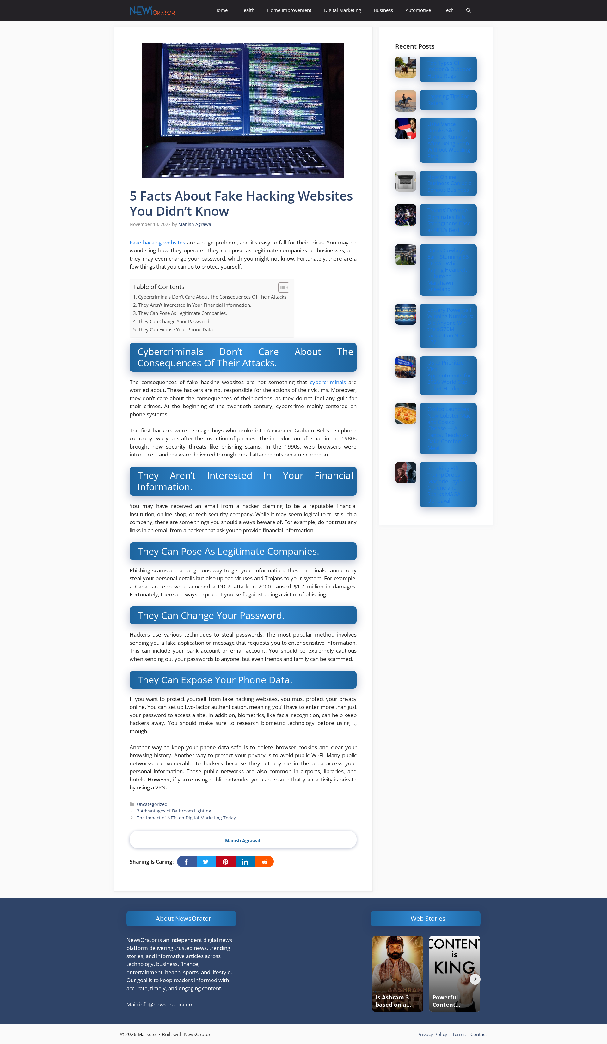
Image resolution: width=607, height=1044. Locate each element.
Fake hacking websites (157, 242)
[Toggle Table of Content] (280, 287)
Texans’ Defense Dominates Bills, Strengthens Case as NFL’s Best (449, 220)
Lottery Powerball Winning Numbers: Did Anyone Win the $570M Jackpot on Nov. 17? (450, 326)
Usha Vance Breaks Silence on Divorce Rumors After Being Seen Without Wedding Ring (449, 140)
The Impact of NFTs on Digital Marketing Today (186, 818)
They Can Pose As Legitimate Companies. (182, 313)
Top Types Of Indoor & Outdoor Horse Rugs (449, 69)
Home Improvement (289, 10)
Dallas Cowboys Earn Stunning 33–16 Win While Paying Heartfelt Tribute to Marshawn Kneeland (449, 270)
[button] (468, 10)
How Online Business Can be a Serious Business (449, 183)
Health (247, 10)
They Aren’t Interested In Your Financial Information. (194, 305)
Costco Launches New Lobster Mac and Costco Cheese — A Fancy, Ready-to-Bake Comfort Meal (448, 428)
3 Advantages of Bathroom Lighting (174, 811)
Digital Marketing (342, 10)
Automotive (418, 10)
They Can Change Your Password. (174, 321)
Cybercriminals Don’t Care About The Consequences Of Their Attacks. (213, 296)
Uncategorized (152, 804)
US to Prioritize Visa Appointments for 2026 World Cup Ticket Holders (449, 375)
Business (383, 10)
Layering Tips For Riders (448, 99)
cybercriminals (328, 382)
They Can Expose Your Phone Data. (176, 329)
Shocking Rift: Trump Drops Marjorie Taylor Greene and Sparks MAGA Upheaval (446, 484)
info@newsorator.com (166, 1004)
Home (221, 10)
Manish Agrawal (242, 840)
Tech (449, 10)
